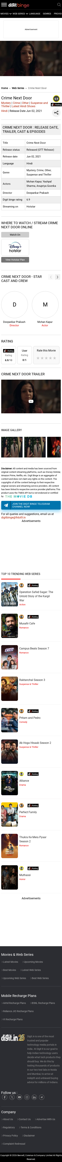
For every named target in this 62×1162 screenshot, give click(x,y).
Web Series (19, 13)
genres (47, 13)
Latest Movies (10, 961)
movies (5, 13)
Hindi (4, 111)
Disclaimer (29, 1135)
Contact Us (24, 1119)
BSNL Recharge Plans (43, 1003)
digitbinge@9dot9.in (13, 517)
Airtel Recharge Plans (14, 1003)
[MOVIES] (10, 13)
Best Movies (9, 970)
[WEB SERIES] (27, 13)
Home (4, 88)
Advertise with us (45, 1119)
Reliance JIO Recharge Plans (18, 1011)
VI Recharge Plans (13, 1019)
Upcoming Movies (33, 961)
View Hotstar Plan (15, 259)
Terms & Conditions (30, 1127)
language (34, 13)
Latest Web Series (31, 970)
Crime (16, 103)
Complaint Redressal (14, 1143)
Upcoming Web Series (14, 978)
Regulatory (9, 1127)
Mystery (6, 103)
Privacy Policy (10, 1135)
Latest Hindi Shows (23, 106)
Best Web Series (40, 978)
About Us (8, 1119)
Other (25, 103)
